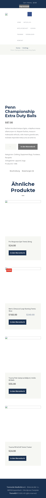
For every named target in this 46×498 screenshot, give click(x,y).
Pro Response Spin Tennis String (20, 242)
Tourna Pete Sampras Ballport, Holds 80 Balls (22, 379)
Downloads (30, 34)
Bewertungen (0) (28, 171)
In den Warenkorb (28, 147)
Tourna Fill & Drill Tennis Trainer (20, 447)
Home (19, 22)
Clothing (25, 48)
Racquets (8, 157)
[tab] (14, 170)
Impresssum (24, 6)
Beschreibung (15, 171)
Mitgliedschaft (22, 28)
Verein (32, 28)
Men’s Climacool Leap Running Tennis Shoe (22, 310)
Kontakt (20, 40)
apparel (18, 161)
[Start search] (16, 3)
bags (23, 161)
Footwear (36, 154)
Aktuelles (27, 22)
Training (20, 34)
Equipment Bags (26, 154)
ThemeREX (13, 493)
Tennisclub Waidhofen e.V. (16, 487)
